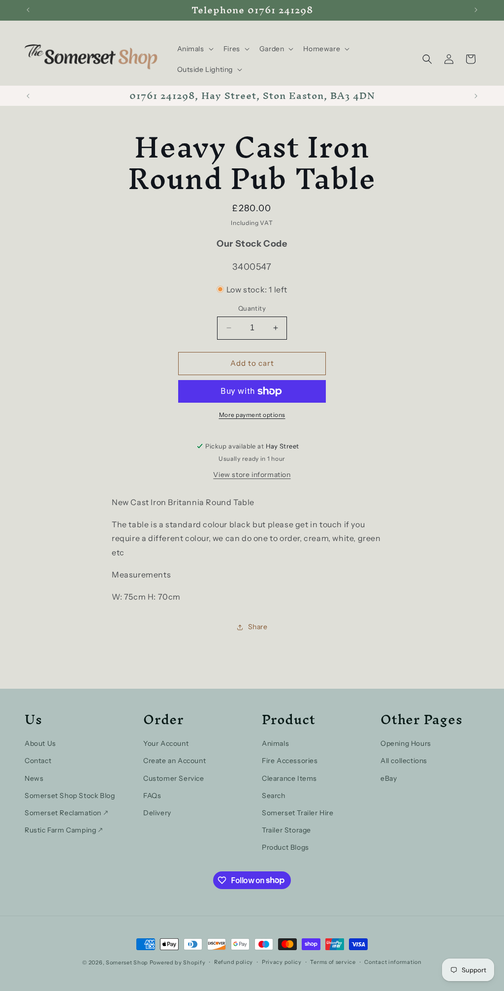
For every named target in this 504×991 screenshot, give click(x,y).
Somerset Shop (127, 962)
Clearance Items (289, 778)
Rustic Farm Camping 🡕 (64, 830)
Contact (38, 760)
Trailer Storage (286, 830)
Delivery (157, 812)
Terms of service (332, 962)
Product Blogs (285, 847)
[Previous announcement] (28, 9)
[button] (194, 48)
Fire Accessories (290, 760)
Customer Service (173, 778)
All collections (403, 760)
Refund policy (233, 962)
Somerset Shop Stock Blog (70, 795)
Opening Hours (405, 743)
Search (273, 795)
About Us (40, 743)
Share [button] (258, 626)
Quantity (252, 308)
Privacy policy (282, 962)
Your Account (166, 743)
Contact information (392, 962)
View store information (251, 474)
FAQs (152, 795)
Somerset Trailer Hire (298, 812)
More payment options (252, 414)
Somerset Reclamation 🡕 (66, 812)
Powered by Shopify (178, 962)
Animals (275, 743)
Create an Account (174, 760)
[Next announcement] (476, 9)
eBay (388, 778)
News (34, 778)
